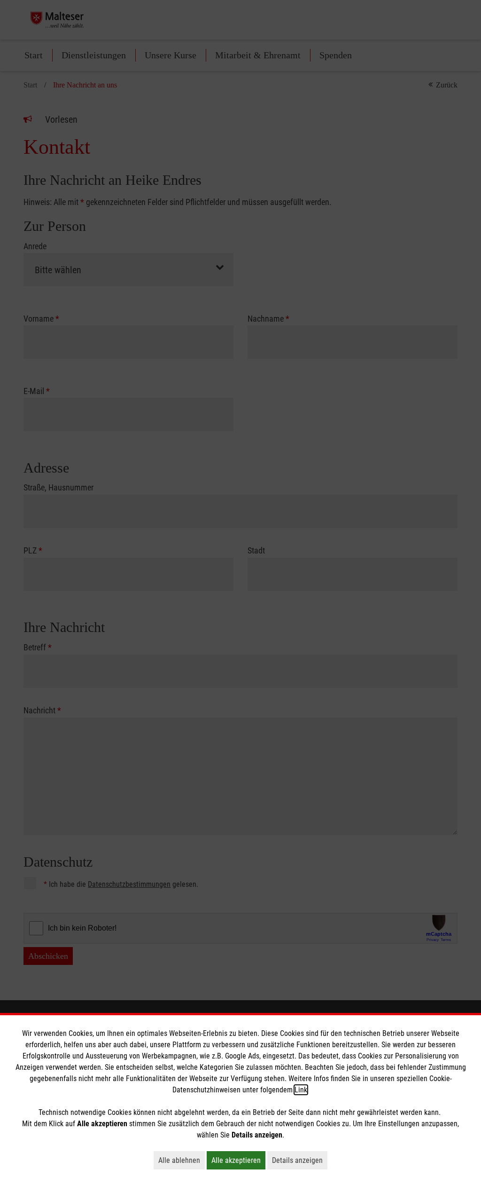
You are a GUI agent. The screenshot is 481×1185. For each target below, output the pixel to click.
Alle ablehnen (181, 1160)
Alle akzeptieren (238, 1160)
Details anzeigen (299, 1160)
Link (301, 1089)
